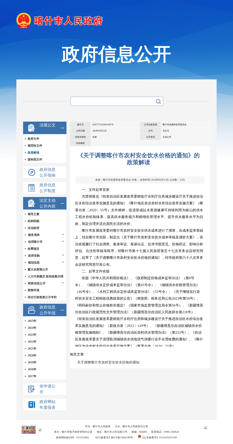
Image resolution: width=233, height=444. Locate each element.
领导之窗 (33, 214)
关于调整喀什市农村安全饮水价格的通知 (108, 362)
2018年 (32, 369)
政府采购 (34, 255)
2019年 (32, 362)
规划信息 (34, 262)
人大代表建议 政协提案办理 (45, 276)
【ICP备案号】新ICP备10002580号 (113, 437)
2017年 (32, 376)
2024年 (32, 327)
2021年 (32, 348)
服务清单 (34, 234)
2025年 (32, 320)
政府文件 (33, 138)
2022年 (32, 341)
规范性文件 (35, 145)
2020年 (32, 355)
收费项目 (33, 248)
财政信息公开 (37, 283)
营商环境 (33, 290)
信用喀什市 (35, 241)
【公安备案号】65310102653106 (159, 437)
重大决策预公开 (38, 269)
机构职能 (33, 221)
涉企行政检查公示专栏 (42, 297)
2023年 (32, 334)
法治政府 (33, 227)
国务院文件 (35, 159)
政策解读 (33, 152)
